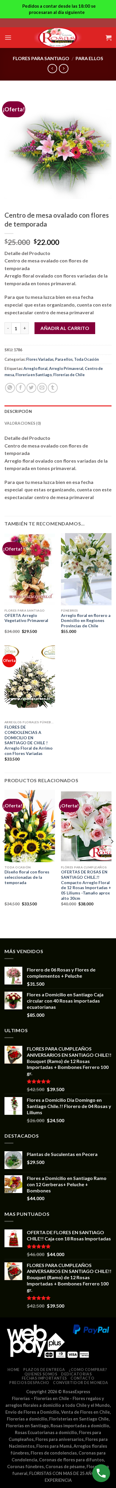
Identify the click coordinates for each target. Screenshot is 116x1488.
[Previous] (4, 853)
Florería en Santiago (33, 374)
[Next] (112, 853)
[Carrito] (109, 37)
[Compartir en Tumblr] (53, 388)
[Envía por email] (42, 388)
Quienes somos (40, 1374)
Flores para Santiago (41, 58)
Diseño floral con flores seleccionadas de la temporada (26, 877)
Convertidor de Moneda (80, 1382)
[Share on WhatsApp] (10, 388)
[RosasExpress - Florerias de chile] (58, 37)
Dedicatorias (76, 1374)
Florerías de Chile (69, 374)
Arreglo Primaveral (66, 368)
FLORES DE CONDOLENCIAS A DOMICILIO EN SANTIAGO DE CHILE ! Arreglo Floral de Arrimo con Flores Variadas (28, 740)
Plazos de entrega (44, 1369)
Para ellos (89, 58)
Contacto (82, 1378)
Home (13, 1369)
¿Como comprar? (88, 1369)
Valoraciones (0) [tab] (22, 423)
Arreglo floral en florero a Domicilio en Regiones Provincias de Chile (85, 620)
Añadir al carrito (64, 328)
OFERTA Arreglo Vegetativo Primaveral (26, 618)
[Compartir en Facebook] (21, 388)
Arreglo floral (35, 368)
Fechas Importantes (44, 1378)
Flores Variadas (40, 359)
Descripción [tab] (18, 411)
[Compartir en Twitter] (31, 388)
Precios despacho (29, 1382)
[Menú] (8, 37)
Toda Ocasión (86, 359)
